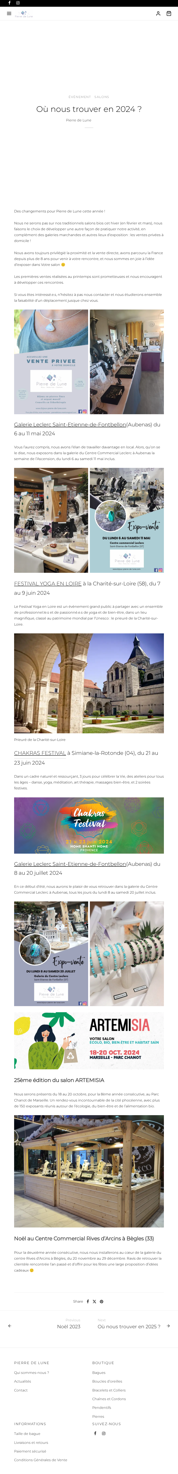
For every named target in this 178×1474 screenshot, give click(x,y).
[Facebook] (88, 1301)
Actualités (22, 1381)
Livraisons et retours (31, 1443)
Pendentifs (101, 1408)
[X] (94, 1301)
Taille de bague (27, 1434)
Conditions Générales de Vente (40, 1460)
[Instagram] (103, 1434)
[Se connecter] (158, 13)
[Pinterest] (101, 1301)
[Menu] (9, 13)
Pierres (98, 1416)
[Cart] (168, 13)
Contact (21, 1390)
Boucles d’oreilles (107, 1381)
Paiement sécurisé (30, 1451)
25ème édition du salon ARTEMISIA (59, 1080)
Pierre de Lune (78, 120)
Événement (80, 97)
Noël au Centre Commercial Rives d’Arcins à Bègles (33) (84, 1238)
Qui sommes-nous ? (31, 1373)
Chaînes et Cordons (109, 1399)
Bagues (98, 1373)
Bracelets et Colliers (109, 1390)
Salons (101, 97)
